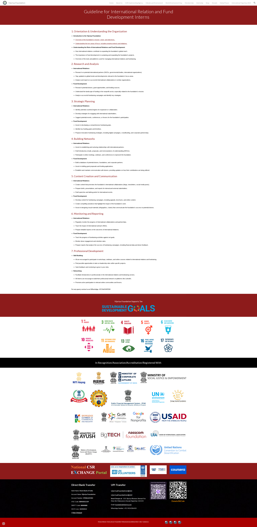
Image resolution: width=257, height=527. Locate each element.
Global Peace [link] (224, 3)
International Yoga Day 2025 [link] (241, 3)
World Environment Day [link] (174, 3)
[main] (128, 15)
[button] (254, 2)
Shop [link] (207, 3)
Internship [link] (199, 3)
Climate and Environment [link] (154, 3)
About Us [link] (119, 3)
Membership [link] (189, 3)
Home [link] (111, 3)
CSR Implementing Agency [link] (134, 3)
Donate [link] (214, 3)
